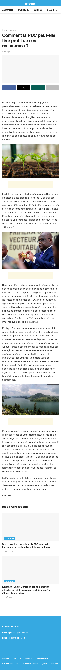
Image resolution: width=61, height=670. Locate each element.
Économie (14, 30)
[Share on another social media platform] (52, 87)
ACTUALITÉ (7, 9)
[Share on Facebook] (9, 87)
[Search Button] (57, 3)
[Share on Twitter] (23, 87)
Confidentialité (42, 658)
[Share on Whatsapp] (38, 87)
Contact (28, 658)
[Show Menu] (3, 3)
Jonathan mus (52, 663)
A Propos (17, 658)
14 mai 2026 (7, 597)
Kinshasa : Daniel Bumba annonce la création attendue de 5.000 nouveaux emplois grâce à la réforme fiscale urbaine (26, 590)
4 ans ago (6, 51)
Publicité (5, 658)
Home (4, 30)
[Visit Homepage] (30, 3)
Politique (23, 9)
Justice (38, 9)
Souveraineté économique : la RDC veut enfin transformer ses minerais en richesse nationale (26, 545)
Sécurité (52, 9)
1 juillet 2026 (8, 551)
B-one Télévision (14, 663)
